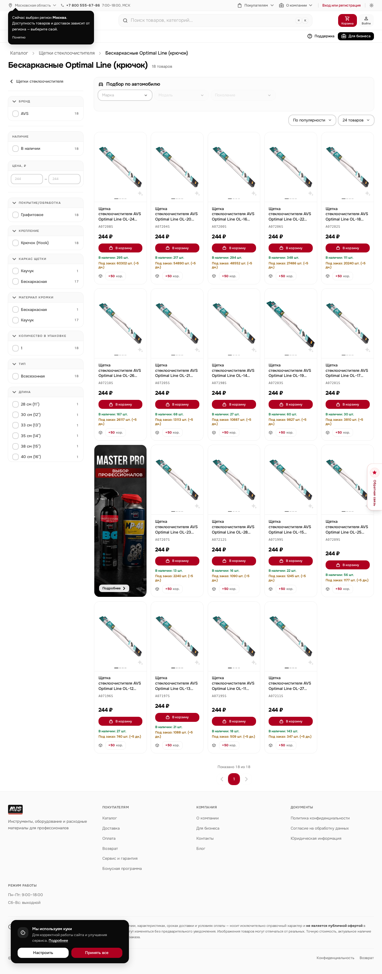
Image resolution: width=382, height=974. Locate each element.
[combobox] (212, 20)
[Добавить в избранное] (139, 139)
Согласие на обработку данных (320, 828)
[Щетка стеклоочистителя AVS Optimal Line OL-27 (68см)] (291, 636)
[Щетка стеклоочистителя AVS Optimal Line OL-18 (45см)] (347, 167)
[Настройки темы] (371, 5)
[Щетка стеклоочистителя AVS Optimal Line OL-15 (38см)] (291, 479)
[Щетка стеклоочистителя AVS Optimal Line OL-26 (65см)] (120, 323)
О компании (296, 5)
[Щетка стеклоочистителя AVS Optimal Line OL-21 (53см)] (177, 323)
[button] (105, 226)
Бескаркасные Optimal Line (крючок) (146, 53)
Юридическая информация (316, 838)
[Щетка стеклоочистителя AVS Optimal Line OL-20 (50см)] (177, 167)
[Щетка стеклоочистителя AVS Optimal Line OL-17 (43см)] (347, 323)
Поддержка (325, 36)
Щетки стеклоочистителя (67, 53)
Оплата (108, 838)
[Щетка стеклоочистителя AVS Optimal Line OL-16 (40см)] (234, 167)
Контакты (205, 838)
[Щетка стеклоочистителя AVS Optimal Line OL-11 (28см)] (234, 636)
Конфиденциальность (335, 957)
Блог (200, 848)
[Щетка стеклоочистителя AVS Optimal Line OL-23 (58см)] (177, 479)
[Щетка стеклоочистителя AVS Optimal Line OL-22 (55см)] (291, 167)
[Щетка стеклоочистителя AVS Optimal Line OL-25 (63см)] (347, 479)
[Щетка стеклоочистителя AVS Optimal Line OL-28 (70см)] (234, 479)
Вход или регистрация (341, 5)
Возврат (110, 848)
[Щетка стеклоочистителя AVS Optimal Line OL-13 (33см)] (177, 636)
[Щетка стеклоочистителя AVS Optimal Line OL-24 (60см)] (120, 167)
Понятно (19, 37)
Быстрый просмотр (123, 190)
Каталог (19, 53)
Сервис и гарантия (120, 858)
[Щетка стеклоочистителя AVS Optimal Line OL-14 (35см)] (234, 323)
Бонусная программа (122, 868)
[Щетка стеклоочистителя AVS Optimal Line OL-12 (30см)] (120, 636)
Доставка (111, 828)
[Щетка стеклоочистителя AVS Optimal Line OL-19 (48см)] (291, 323)
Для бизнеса (360, 36)
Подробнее (58, 940)
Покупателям (256, 5)
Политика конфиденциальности (320, 818)
